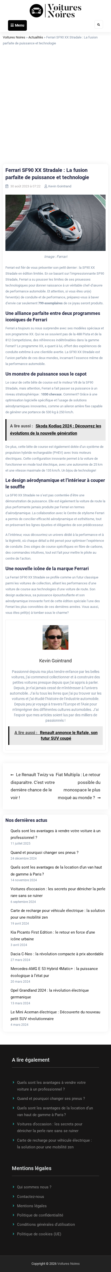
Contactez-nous (30, 1196)
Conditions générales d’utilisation (46, 1224)
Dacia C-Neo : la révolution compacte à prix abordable (57, 954)
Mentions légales (32, 1206)
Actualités (35, 37)
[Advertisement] (55, 105)
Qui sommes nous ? (34, 1187)
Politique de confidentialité (40, 1215)
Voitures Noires (14, 37)
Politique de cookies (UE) (39, 1234)
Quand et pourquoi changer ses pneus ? (44, 852)
